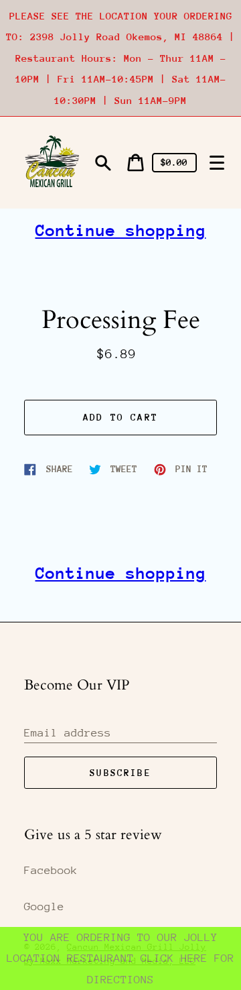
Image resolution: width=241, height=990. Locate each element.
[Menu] (217, 163)
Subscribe (120, 772)
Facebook (51, 870)
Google (44, 906)
